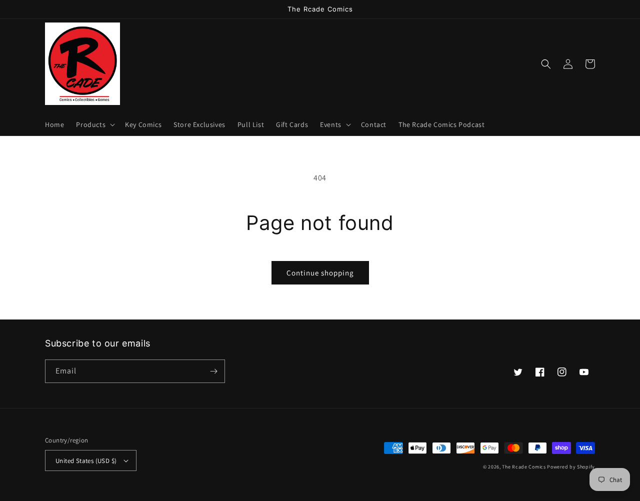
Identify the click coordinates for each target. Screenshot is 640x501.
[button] (94, 124)
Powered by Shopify (571, 467)
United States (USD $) (86, 460)
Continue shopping (320, 273)
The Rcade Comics (524, 467)
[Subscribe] (213, 371)
